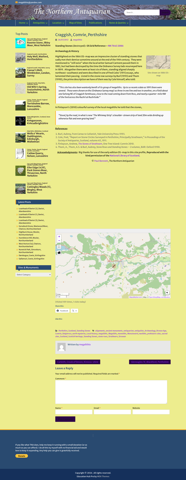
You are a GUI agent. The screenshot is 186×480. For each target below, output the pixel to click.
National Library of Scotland (124, 155)
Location (57, 22)
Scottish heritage (75, 336)
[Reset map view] (59, 253)
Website (136, 408)
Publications (95, 22)
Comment (60, 378)
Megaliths (112, 333)
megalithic (102, 333)
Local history (92, 333)
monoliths (122, 333)
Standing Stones (83, 330)
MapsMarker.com (135, 297)
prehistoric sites (154, 333)
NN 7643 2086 (116, 45)
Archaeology (150, 330)
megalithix (77, 40)
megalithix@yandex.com (30, 2)
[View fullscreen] (59, 247)
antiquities (139, 330)
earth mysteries (79, 333)
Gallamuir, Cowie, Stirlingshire (31, 259)
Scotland (72, 330)
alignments (100, 330)
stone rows (102, 336)
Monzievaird (132, 333)
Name (58, 408)
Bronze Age (161, 330)
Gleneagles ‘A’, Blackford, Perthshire (150, 362)
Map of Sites (75, 22)
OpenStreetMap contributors (159, 297)
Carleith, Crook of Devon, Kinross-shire (77, 362)
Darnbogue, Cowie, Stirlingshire (32, 255)
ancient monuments (114, 330)
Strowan (122, 336)
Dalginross (66, 333)
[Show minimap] (167, 292)
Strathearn (113, 336)
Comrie (58, 333)
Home (22, 22)
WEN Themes (103, 476)
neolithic (142, 333)
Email (97, 408)
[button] (114, 266)
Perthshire (63, 330)
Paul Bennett (101, 161)
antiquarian (129, 330)
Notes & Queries (117, 22)
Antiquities (39, 22)
